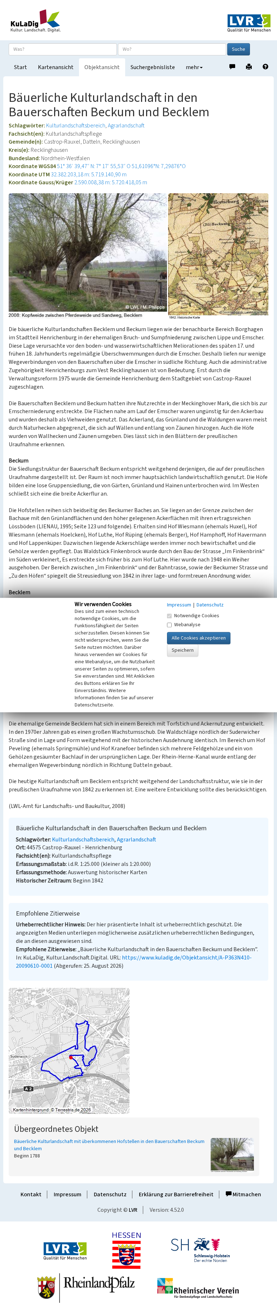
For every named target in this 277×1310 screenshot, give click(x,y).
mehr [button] (192, 67)
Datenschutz (110, 1194)
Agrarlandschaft (126, 126)
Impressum (68, 1194)
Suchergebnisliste (153, 67)
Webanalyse (187, 624)
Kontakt (31, 1194)
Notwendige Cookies (196, 615)
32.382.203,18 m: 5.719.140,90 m (89, 175)
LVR (133, 1210)
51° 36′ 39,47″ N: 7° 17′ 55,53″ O (94, 166)
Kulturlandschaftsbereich (75, 126)
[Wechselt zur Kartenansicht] (138, 1051)
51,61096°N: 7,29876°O (159, 166)
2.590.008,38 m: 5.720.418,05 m (110, 182)
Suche (238, 49)
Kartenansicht (56, 67)
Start (20, 67)
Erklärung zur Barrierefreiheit (176, 1194)
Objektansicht (102, 67)
